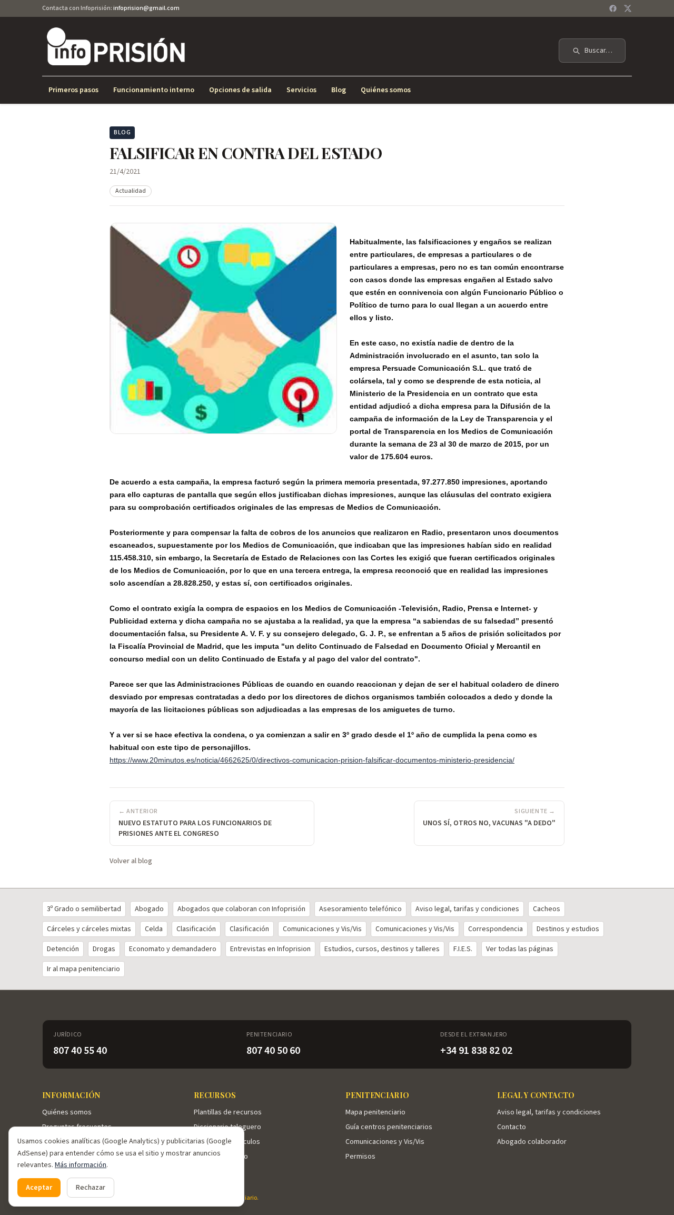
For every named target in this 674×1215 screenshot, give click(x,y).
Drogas (104, 949)
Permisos (360, 1156)
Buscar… (598, 50)
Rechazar (90, 1187)
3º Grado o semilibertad (84, 909)
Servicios (301, 90)
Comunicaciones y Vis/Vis (322, 929)
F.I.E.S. (462, 949)
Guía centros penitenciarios (388, 1127)
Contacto (511, 1127)
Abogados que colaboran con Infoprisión (241, 909)
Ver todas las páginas (519, 949)
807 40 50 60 (273, 1050)
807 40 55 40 (80, 1050)
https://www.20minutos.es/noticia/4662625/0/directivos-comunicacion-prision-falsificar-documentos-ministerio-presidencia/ (312, 760)
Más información (80, 1165)
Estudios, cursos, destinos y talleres (382, 949)
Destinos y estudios (568, 929)
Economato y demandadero (172, 949)
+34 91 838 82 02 (476, 1050)
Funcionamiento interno (153, 90)
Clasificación (196, 929)
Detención (63, 949)
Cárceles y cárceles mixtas (89, 929)
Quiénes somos (386, 90)
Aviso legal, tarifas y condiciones (467, 909)
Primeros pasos (73, 90)
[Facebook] (613, 8)
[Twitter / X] (627, 8)
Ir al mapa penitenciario (83, 969)
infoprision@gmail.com (146, 8)
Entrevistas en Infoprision (270, 949)
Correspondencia (495, 929)
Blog (338, 90)
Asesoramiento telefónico (360, 909)
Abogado (149, 909)
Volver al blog (131, 861)
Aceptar (39, 1187)
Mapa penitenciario (375, 1112)
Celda (154, 929)
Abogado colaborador (532, 1142)
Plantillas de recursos (228, 1112)
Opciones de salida (240, 90)
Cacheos (546, 909)
